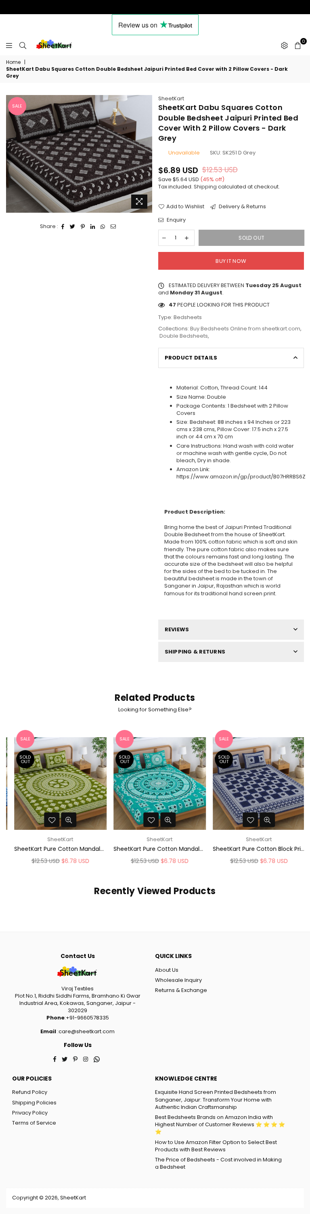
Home (13, 62)
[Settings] (284, 45)
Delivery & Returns (242, 206)
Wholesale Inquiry (178, 980)
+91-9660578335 (87, 1018)
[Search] (23, 45)
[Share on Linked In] (92, 226)
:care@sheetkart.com (85, 1031)
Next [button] (297, 798)
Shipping (205, 186)
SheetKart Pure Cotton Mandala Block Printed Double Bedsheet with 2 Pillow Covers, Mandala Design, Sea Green (155, 849)
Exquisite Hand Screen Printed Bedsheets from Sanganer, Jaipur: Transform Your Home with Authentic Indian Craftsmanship (215, 1099)
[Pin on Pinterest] (83, 226)
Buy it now (231, 261)
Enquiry (175, 220)
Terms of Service (34, 1123)
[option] (79, 154)
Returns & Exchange (181, 990)
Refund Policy (29, 1092)
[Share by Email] (113, 226)
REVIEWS (177, 629)
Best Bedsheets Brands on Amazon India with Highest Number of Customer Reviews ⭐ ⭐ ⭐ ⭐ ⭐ (220, 1124)
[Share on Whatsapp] (103, 226)
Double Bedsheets (183, 336)
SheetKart (171, 98)
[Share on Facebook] (63, 226)
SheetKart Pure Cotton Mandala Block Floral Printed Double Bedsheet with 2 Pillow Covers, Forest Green (56, 849)
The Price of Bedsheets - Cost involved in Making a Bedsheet (218, 1163)
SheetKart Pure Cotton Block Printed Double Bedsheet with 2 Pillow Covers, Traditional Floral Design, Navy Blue (254, 849)
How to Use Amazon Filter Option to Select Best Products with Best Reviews (216, 1145)
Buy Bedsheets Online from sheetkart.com (245, 328)
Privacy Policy (30, 1113)
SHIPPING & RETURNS (195, 652)
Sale (17, 106)
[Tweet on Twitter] (72, 226)
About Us (166, 970)
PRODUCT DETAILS (191, 358)
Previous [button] (13, 798)
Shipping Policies (34, 1102)
